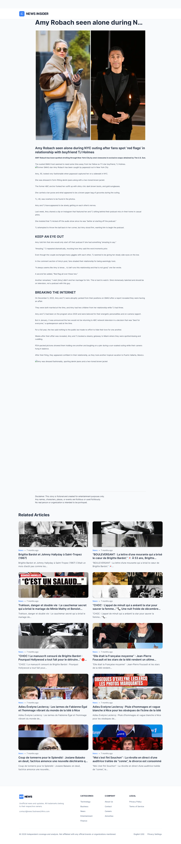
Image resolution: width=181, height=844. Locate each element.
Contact (108, 806)
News (82, 811)
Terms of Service (136, 806)
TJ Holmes (120, 164)
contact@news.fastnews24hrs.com (34, 811)
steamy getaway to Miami (98, 336)
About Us (109, 802)
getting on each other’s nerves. (83, 205)
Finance (83, 821)
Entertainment (86, 816)
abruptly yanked (77, 298)
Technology (85, 802)
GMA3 (48, 164)
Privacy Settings (154, 834)
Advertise (109, 816)
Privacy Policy (135, 802)
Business (84, 806)
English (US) (139, 834)
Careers (108, 811)
